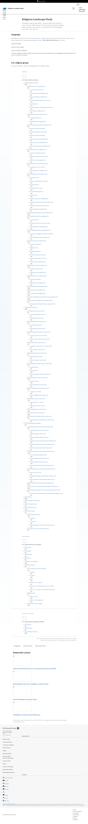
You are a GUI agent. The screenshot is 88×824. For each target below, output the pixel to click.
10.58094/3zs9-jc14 (20, 722)
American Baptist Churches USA (37, 314)
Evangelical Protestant (33, 83)
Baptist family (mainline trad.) (38, 311)
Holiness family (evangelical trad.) (38, 240)
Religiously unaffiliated (28, 613)
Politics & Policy (6, 739)
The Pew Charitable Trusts (73, 805)
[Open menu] (73, 8)
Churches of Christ (34, 219)
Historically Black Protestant (34, 423)
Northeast (43, 38)
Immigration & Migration (8, 745)
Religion (5, 750)
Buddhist (30, 554)
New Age (33, 593)
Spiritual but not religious (36, 582)
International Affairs (7, 742)
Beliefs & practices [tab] (28, 646)
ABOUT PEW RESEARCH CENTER (9, 804)
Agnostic (30, 628)
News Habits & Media (8, 769)
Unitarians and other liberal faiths (38, 568)
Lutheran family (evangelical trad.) (39, 149)
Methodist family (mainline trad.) (38, 321)
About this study (34, 29)
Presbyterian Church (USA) (36, 356)
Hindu (29, 558)
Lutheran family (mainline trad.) (38, 342)
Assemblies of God (34, 177)
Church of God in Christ (35, 472)
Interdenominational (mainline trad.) (38, 335)
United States (66, 38)
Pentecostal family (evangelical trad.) (39, 174)
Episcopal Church (34, 367)
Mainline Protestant (32, 307)
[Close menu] (78, 4)
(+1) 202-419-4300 (7, 735)
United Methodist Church (36, 325)
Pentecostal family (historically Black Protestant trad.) (43, 469)
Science (4, 763)
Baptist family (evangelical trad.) (38, 86)
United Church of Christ (35, 391)
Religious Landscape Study (16, 8)
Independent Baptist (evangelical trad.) (39, 93)
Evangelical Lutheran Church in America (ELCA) (41, 346)
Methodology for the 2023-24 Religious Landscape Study (30, 684)
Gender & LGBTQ (7, 756)
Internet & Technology (8, 766)
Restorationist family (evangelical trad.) (40, 216)
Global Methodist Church (36, 118)
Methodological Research (8, 772)
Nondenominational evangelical (37, 128)
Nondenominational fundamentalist (38, 132)
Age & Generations (7, 753)
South (48, 38)
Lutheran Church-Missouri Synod (37, 153)
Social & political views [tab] (40, 646)
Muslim (29, 551)
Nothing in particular (33, 631)
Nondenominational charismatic (37, 135)
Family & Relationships (8, 758)
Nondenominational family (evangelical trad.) (41, 125)
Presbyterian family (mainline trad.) (39, 353)
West (52, 38)
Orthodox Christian (32, 504)
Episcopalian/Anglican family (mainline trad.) (41, 363)
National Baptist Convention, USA (38, 433)
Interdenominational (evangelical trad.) (39, 139)
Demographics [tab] (17, 646)
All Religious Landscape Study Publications (26, 715)
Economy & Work (7, 761)
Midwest (38, 38)
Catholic (30, 497)
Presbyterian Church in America (37, 167)
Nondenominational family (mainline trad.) (40, 332)
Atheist (29, 624)
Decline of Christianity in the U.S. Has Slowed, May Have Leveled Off (34, 669)
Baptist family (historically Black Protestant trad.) (42, 426)
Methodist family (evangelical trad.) (39, 114)
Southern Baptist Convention (37, 90)
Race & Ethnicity (6, 747)
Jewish (29, 547)
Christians (24, 71)
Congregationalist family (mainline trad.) (40, 388)
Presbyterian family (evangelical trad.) (39, 163)
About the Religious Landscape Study (25, 699)
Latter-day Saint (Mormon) (34, 500)
